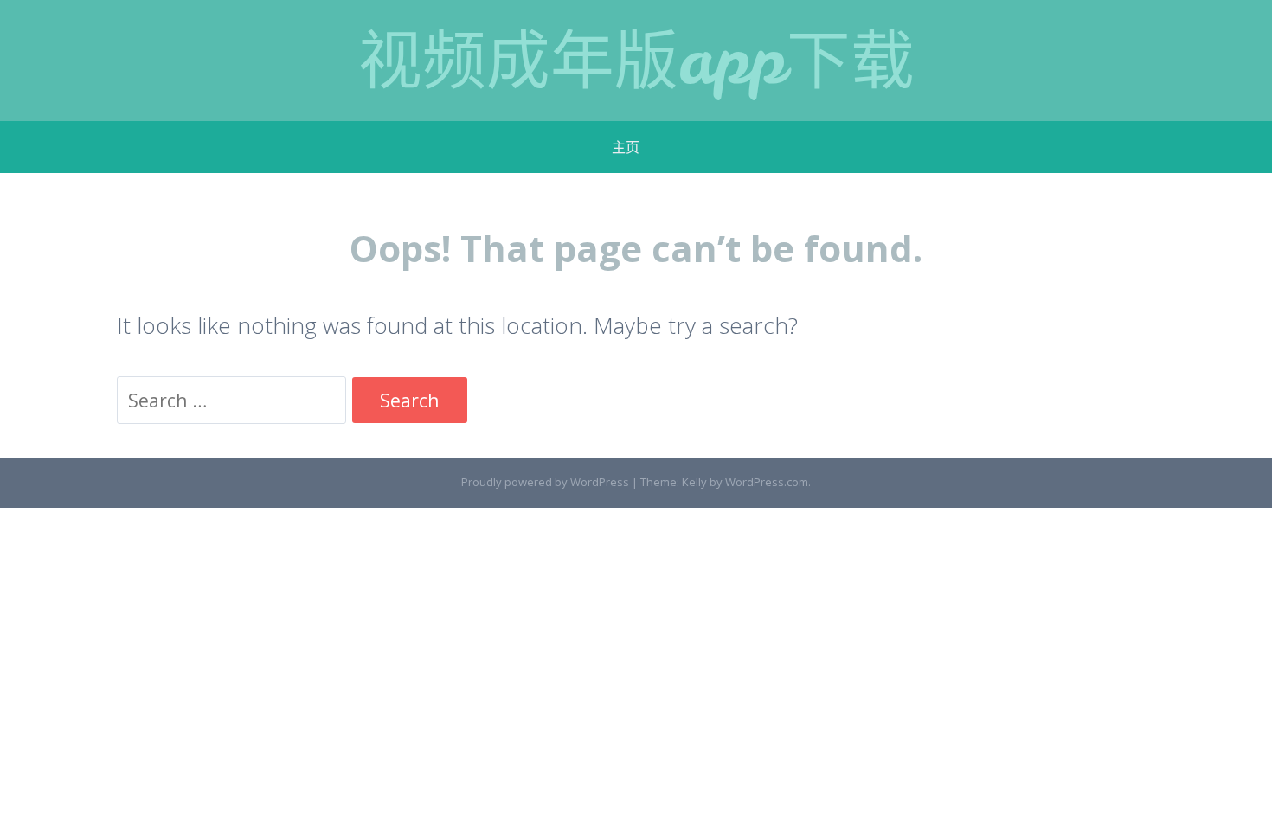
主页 (625, 147)
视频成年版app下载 (636, 60)
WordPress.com (766, 482)
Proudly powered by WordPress (545, 482)
